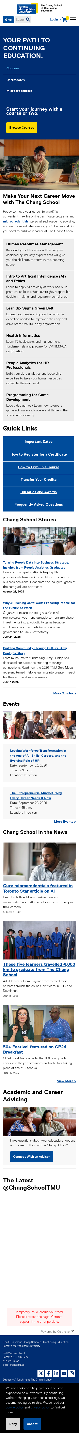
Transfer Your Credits (39, 479)
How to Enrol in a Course (38, 467)
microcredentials (16, 221)
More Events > (65, 821)
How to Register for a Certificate (39, 454)
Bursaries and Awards (38, 492)
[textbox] (23, 19)
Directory (8, 1380)
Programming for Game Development (27, 397)
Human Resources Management (34, 244)
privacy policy (40, 1407)
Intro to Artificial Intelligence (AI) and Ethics (36, 278)
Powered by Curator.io (55, 1331)
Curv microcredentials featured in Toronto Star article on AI (38, 888)
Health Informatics (23, 335)
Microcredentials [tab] (19, 91)
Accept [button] (32, 1424)
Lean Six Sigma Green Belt (29, 308)
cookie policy (15, 1407)
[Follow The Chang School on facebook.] (48, 1373)
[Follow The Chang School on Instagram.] (71, 1373)
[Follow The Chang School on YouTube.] (64, 1373)
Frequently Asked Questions (39, 504)
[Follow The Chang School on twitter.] (41, 1373)
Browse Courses (21, 127)
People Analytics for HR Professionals (27, 365)
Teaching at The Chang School (34, 1380)
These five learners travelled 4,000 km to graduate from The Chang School (39, 969)
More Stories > (64, 693)
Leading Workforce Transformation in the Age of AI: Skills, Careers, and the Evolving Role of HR (38, 756)
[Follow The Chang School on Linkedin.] (56, 1373)
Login (54, 19)
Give (8, 20)
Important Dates (38, 441)
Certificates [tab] (15, 80)
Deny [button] (13, 1424)
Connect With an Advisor (31, 1156)
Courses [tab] (12, 68)
